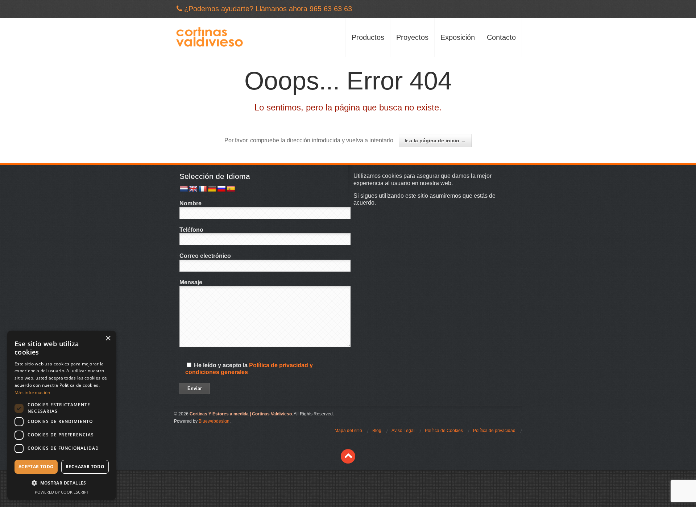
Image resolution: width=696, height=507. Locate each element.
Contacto (501, 37)
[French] (202, 189)
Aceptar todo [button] (36, 467)
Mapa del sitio (348, 430)
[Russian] (221, 189)
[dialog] (61, 415)
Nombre (190, 203)
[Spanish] (231, 189)
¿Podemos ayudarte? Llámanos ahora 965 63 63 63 (268, 9)
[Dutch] (183, 189)
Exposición (457, 37)
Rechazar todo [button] (85, 467)
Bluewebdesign (214, 421)
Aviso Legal (403, 430)
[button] (61, 482)
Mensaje (190, 282)
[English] (193, 189)
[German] (212, 189)
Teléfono (191, 230)
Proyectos (412, 37)
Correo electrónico (205, 256)
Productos (368, 37)
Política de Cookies (444, 430)
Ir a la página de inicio (435, 140)
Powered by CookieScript (62, 492)
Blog (376, 430)
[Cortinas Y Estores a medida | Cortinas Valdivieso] (209, 37)
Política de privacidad (494, 430)
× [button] (108, 338)
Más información (32, 392)
